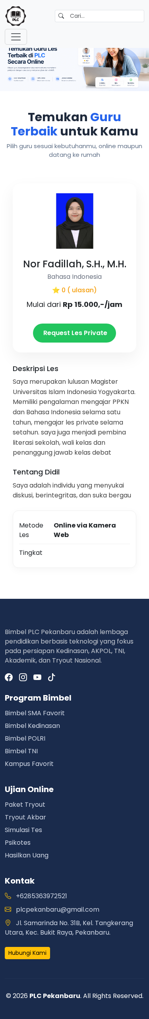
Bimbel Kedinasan (32, 725)
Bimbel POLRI (25, 738)
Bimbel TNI (21, 751)
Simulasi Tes (23, 829)
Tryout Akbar (25, 817)
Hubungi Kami (27, 953)
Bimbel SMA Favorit (35, 713)
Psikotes (18, 842)
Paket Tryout (25, 804)
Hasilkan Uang (26, 855)
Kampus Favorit (29, 763)
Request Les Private (74, 332)
